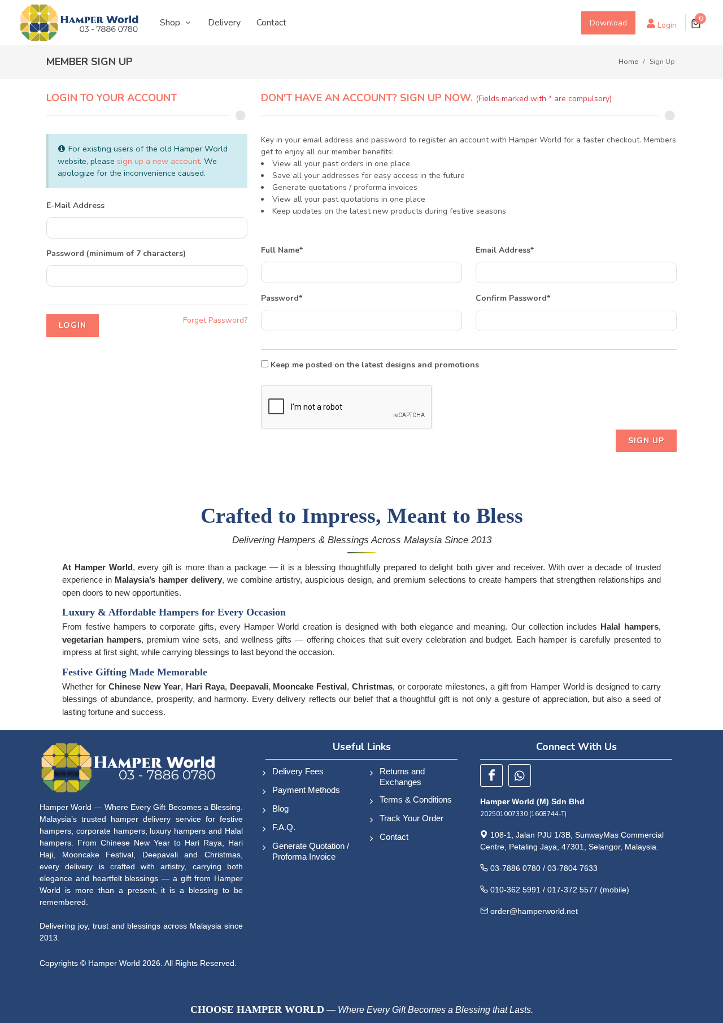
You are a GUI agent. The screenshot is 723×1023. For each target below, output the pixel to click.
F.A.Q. (283, 827)
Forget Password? (215, 320)
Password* (281, 298)
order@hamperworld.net (534, 911)
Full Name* (282, 250)
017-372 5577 (572, 889)
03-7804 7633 (572, 868)
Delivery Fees (298, 771)
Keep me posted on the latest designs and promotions (373, 364)
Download (608, 23)
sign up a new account (158, 161)
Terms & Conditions (416, 799)
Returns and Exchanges (402, 776)
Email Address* (505, 250)
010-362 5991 (515, 889)
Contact (394, 837)
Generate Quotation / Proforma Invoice (310, 851)
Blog (280, 808)
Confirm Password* (513, 298)
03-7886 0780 (515, 868)
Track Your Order (411, 818)
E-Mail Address (75, 205)
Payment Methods (306, 790)
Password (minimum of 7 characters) (116, 253)
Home (628, 61)
